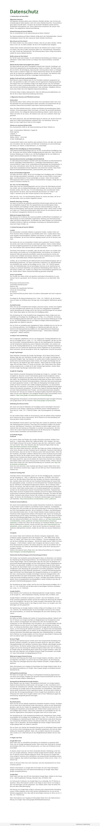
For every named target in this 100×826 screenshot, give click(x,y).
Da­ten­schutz (86, 824)
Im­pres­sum (79, 824)
